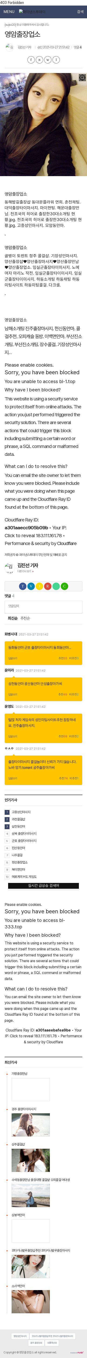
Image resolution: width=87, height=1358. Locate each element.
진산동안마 (18, 848)
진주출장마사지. (39, 328)
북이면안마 (18, 869)
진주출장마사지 (23, 725)
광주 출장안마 (36, 1343)
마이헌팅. (48, 207)
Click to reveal (20, 535)
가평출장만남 (19, 1074)
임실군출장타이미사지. (52, 267)
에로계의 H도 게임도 (24, 877)
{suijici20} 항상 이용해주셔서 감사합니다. (27, 24)
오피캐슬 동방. (31, 336)
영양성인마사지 (20, 1336)
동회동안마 (61, 647)
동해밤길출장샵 (18, 202)
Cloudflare (67, 543)
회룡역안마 (52, 1343)
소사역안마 (18, 1286)
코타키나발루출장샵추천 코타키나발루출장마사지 (41, 1250)
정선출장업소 (20, 862)
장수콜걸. (48, 344)
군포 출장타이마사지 (38, 647)
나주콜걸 (17, 855)
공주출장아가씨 (44, 767)
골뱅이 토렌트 (16, 255)
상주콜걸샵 (18, 1144)
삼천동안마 (16, 684)
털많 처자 (14, 720)
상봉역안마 (18, 1215)
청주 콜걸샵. (39, 255)
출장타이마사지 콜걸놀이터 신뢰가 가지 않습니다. (42, 762)
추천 (62, 658)
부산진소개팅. (26, 344)
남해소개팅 (14, 328)
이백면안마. (55, 336)
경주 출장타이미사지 (24, 1109)
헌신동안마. (65, 328)
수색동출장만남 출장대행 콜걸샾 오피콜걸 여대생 (41, 1180)
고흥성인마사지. (30, 225)
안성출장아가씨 (51, 684)
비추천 (74, 658)
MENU (8, 12)
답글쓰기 (12, 658)
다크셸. (55, 284)
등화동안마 (16, 647)
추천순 (25, 618)
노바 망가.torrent (20, 767)
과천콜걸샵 (18, 819)
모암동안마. (55, 225)
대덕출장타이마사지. (22, 207)
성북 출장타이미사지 (24, 833)
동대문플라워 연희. (48, 202)
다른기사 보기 (24, 571)
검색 (80, 12)
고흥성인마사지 (21, 812)
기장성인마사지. (64, 255)
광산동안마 (32, 684)
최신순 (12, 618)
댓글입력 (13, 606)
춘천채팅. (73, 202)
